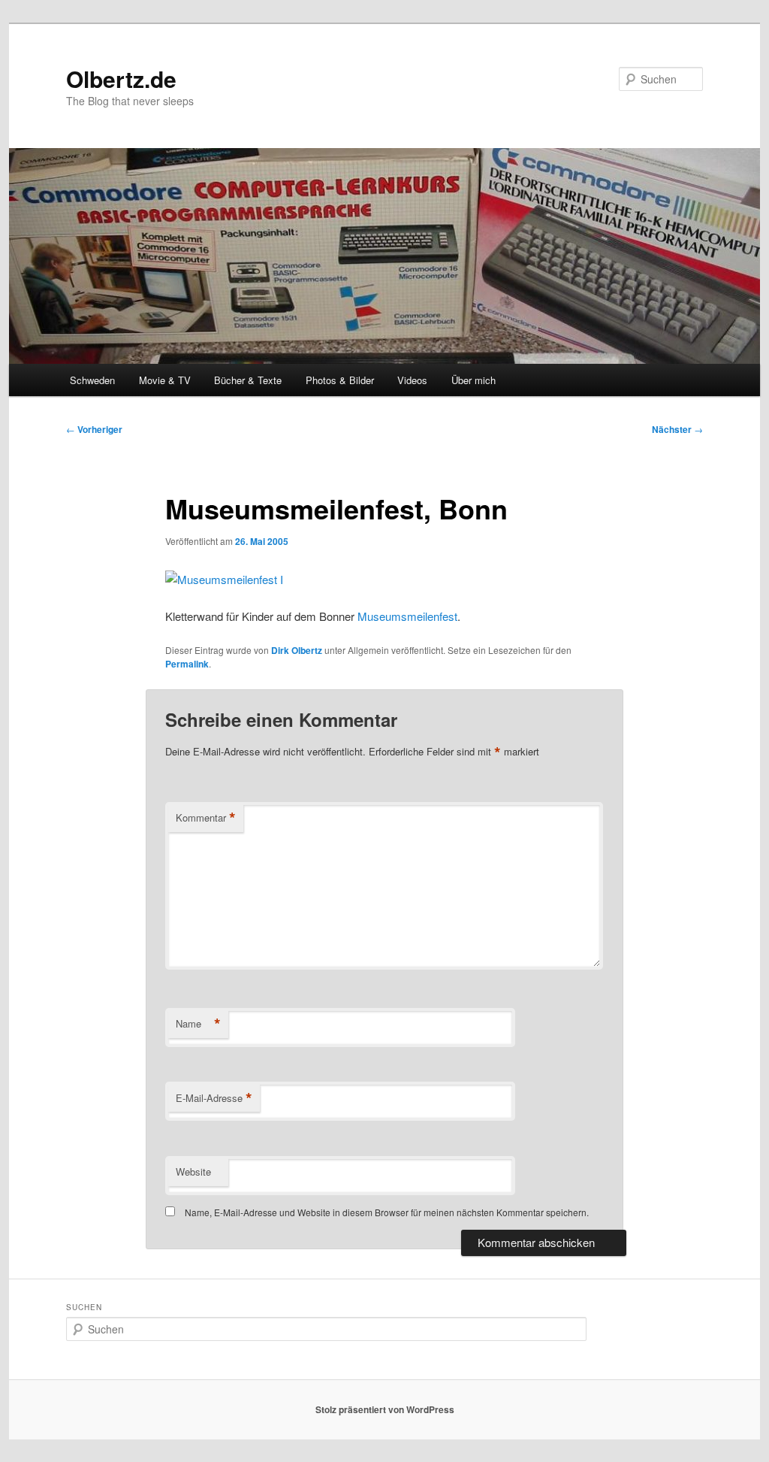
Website (193, 1171)
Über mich (473, 380)
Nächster (677, 429)
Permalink (187, 663)
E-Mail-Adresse (214, 1098)
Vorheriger (94, 429)
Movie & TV (165, 380)
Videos (412, 380)
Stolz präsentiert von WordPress (384, 1409)
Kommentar (206, 818)
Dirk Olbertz (296, 650)
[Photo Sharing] (224, 579)
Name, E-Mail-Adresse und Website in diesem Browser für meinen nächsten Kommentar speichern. (387, 1212)
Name (198, 1024)
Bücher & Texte (248, 380)
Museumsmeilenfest (407, 616)
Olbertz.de (121, 78)
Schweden (92, 380)
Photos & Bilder (340, 380)
